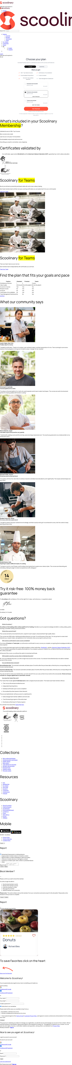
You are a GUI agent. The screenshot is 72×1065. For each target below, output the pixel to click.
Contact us (6, 811)
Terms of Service (7, 839)
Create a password (5, 1003)
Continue (2, 1020)
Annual (30, 66)
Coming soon (6, 792)
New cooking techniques (9, 758)
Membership (6, 784)
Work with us (6, 815)
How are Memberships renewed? (10, 663)
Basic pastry (6, 763)
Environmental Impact (8, 810)
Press (4, 813)
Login (2, 1058)
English (10, 48)
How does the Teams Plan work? (10, 678)
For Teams (5, 42)
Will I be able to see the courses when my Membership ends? (17, 656)
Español (10, 49)
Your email (3, 1001)
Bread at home (6, 767)
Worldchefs (44, 647)
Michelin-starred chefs (9, 766)
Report (6, 866)
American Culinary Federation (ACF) (61, 647)
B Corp (4, 816)
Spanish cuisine (7, 769)
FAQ (4, 783)
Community (6, 43)
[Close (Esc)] (0, 876)
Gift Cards (5, 787)
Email (1, 1053)
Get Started (36, 109)
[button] (36, 624)
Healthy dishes (6, 761)
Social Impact (6, 808)
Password (3, 1056)
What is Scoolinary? (7, 624)
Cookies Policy (6, 840)
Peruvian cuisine (7, 771)
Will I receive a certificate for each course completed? (16, 640)
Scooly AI (5, 789)
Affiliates (5, 818)
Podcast (5, 793)
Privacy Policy (6, 837)
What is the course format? (9, 631)
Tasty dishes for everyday (9, 764)
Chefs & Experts (7, 807)
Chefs (4, 45)
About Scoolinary (7, 805)
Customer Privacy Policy (30, 1016)
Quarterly (42, 66)
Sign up (14, 1064)
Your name (3, 998)
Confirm (6, 897)
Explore (5, 34)
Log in (1, 54)
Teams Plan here (19, 704)
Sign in (12, 1027)
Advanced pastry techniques (10, 760)
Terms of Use (19, 1016)
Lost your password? (5, 1061)
